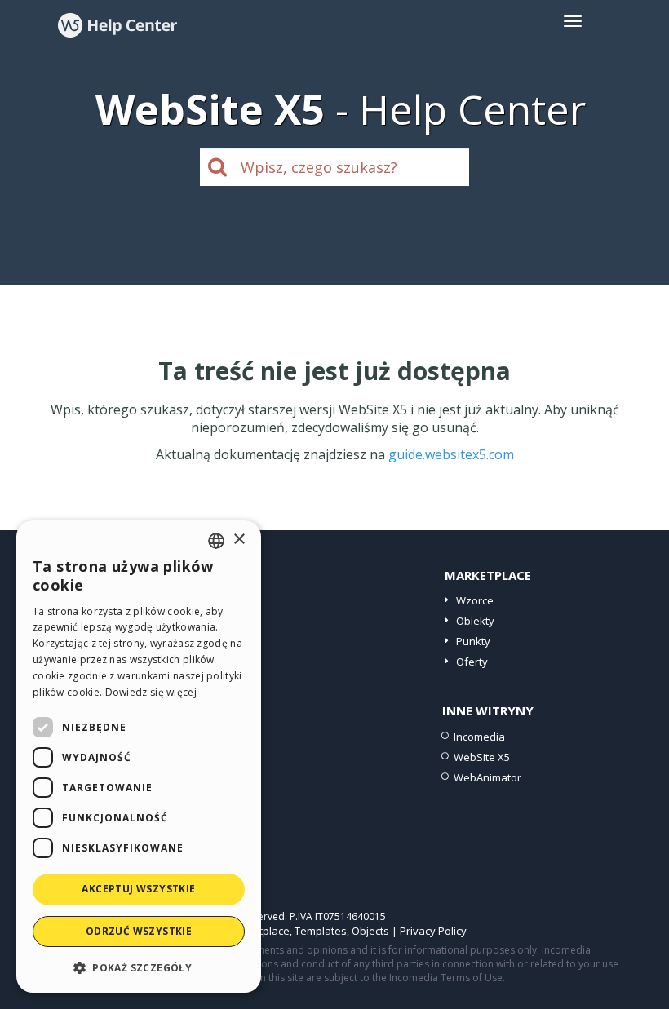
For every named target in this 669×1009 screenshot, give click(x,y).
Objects (370, 930)
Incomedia (479, 736)
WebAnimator (487, 777)
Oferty (472, 661)
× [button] (239, 539)
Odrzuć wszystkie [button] (139, 931)
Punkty (473, 641)
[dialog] (138, 756)
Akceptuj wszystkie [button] (138, 889)
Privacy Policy (433, 930)
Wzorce (475, 600)
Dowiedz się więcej (151, 692)
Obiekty (475, 620)
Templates (321, 930)
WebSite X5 (482, 757)
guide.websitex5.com (451, 454)
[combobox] (216, 541)
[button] (139, 967)
